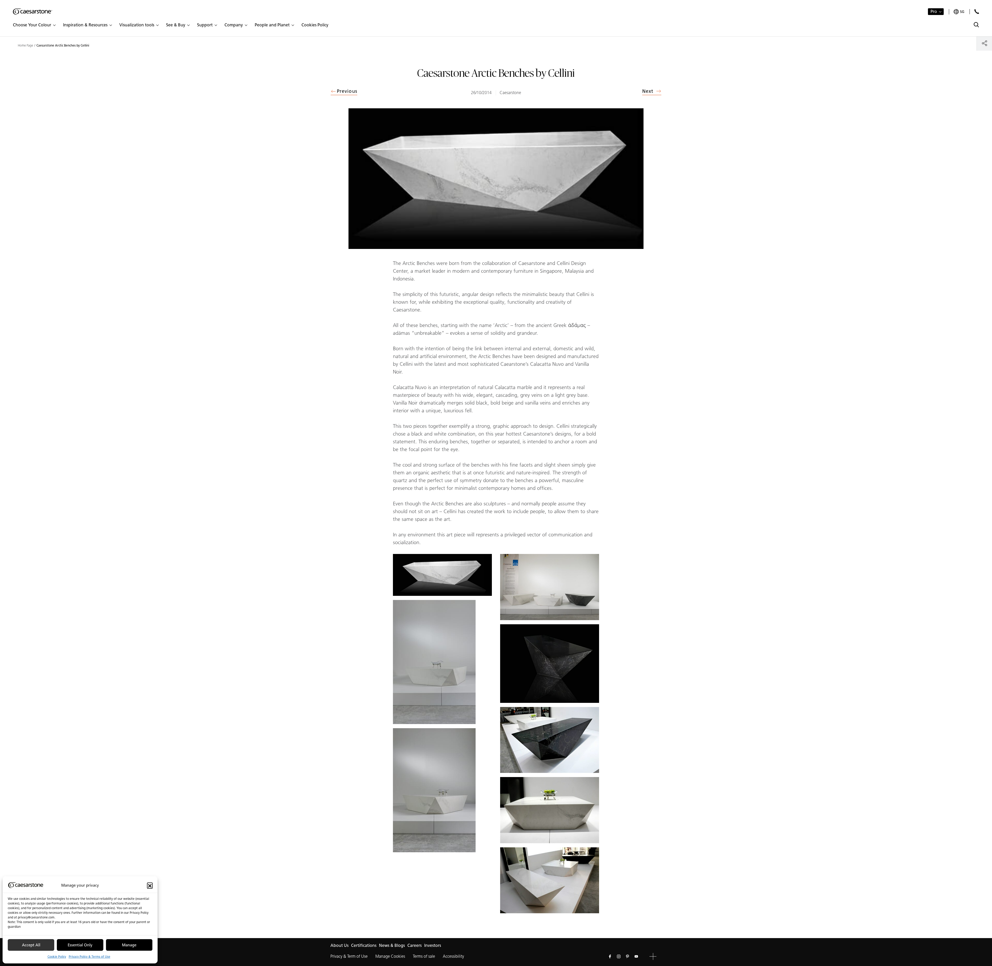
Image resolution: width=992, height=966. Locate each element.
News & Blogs (392, 945)
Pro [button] (934, 11)
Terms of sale (424, 956)
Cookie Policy (57, 957)
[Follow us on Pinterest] (627, 956)
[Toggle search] (976, 24)
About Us (339, 945)
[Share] (984, 43)
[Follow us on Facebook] (610, 956)
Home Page (25, 45)
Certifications (363, 945)
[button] (149, 885)
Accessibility (453, 956)
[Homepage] (32, 12)
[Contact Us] (976, 11)
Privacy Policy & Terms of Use (89, 957)
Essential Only (80, 945)
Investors (432, 945)
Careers (414, 945)
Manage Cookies (390, 956)
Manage (129, 945)
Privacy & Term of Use (349, 956)
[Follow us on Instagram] (619, 956)
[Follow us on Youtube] (636, 956)
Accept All (31, 945)
